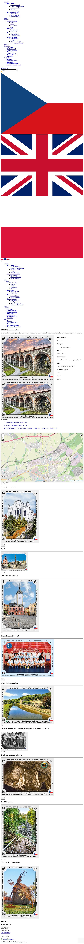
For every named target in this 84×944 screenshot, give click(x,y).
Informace (6, 57)
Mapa (5, 18)
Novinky (6, 44)
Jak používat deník (15, 5)
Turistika (12, 22)
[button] (3, 435)
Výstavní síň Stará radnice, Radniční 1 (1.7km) (16, 425)
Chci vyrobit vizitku (15, 15)
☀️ (1, 71)
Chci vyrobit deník (15, 16)
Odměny (12, 9)
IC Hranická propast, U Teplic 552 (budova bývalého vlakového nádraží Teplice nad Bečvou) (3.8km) (30, 428)
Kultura (12, 24)
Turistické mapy (14, 38)
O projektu (7, 46)
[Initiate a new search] (81, 435)
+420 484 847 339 (5, 933)
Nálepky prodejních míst (16, 43)
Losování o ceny (14, 10)
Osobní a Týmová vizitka (17, 6)
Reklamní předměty (15, 41)
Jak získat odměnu (15, 8)
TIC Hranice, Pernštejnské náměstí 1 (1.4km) (15, 422)
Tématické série (14, 30)
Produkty (6, 19)
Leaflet (72, 480)
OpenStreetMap (79, 480)
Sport (11, 27)
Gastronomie (13, 25)
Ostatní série (13, 31)
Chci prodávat (14, 13)
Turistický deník (14, 34)
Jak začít (6, 2)
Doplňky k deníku (15, 35)
